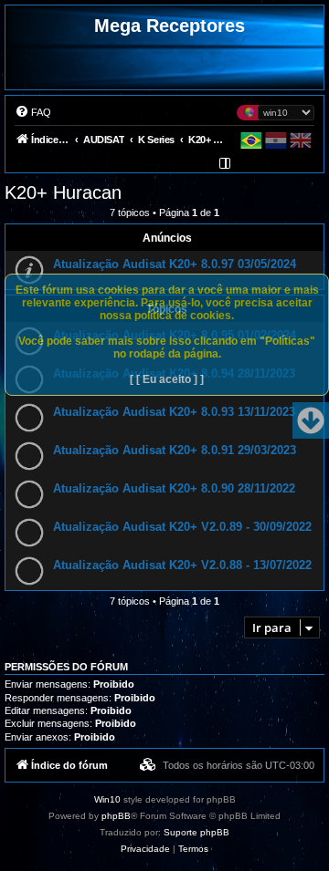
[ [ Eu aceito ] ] (167, 379)
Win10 (107, 799)
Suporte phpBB (196, 832)
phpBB (116, 816)
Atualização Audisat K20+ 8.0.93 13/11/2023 (174, 412)
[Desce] (310, 420)
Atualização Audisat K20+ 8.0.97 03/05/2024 (174, 264)
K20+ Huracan (63, 192)
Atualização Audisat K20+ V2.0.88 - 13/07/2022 (182, 565)
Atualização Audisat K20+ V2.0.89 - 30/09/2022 (182, 527)
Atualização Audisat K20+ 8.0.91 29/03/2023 (174, 450)
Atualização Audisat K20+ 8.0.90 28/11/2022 (174, 488)
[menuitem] (33, 112)
